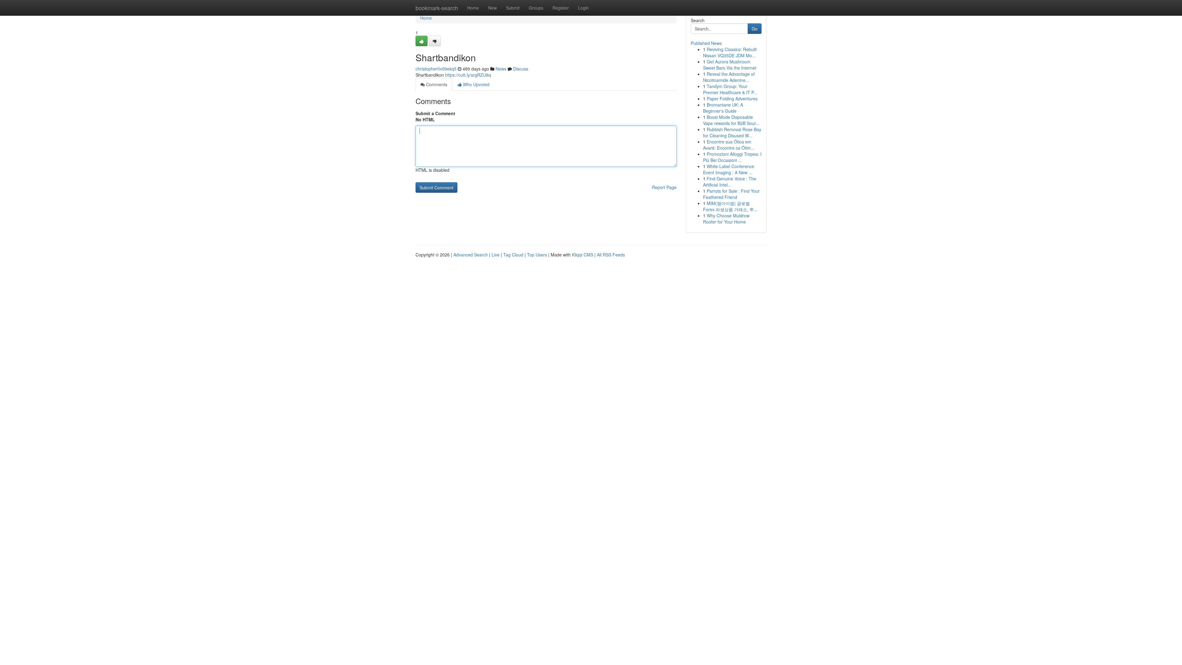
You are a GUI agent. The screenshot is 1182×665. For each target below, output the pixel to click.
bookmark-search (437, 8)
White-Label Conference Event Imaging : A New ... (728, 169)
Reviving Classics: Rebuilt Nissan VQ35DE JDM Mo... (730, 52)
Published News (706, 43)
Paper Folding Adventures (732, 98)
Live (496, 255)
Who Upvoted (475, 84)
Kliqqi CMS (582, 255)
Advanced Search (470, 255)
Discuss (520, 69)
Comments (436, 84)
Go (755, 29)
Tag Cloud (513, 255)
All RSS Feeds (611, 255)
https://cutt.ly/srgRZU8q (468, 75)
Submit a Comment (435, 113)
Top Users (537, 255)
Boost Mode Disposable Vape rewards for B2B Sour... (731, 120)
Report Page (664, 187)
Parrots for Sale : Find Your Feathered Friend (731, 194)
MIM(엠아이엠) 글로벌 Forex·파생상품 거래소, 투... (730, 206)
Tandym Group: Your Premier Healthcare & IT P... (730, 89)
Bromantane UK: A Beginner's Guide (723, 108)
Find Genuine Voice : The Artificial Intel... (729, 181)
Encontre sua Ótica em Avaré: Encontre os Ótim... (728, 145)
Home (473, 8)
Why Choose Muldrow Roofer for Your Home (726, 218)
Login (583, 8)
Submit (513, 8)
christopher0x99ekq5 (436, 69)
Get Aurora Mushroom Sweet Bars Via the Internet (729, 64)
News (501, 69)
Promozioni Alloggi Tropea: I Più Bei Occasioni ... (732, 157)
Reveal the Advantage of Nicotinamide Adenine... (729, 77)
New (492, 8)
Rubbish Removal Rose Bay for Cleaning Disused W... (732, 132)
